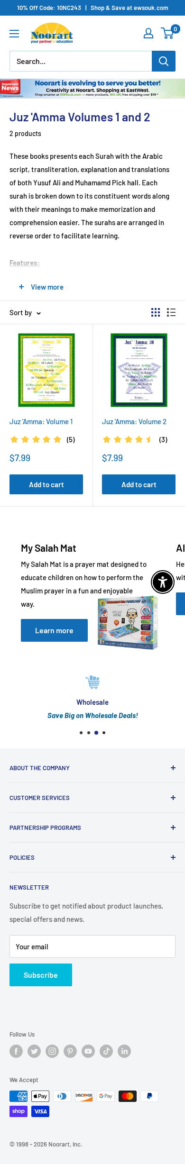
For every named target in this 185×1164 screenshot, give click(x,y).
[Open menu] (14, 33)
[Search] (164, 61)
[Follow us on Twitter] (34, 1051)
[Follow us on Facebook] (16, 1051)
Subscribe (41, 974)
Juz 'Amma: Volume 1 (41, 421)
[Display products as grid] (155, 312)
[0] (168, 33)
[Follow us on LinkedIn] (124, 1051)
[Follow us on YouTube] (88, 1051)
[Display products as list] (171, 312)
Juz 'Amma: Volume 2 (134, 421)
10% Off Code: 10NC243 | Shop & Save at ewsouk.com (92, 7)
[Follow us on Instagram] (52, 1051)
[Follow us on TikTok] (106, 1051)
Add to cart (46, 484)
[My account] (148, 33)
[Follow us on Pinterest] (70, 1051)
